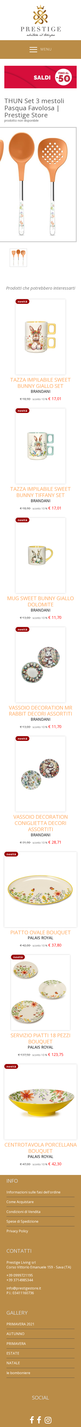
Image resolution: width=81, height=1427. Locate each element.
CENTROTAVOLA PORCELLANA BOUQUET (41, 1147)
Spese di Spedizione (22, 1221)
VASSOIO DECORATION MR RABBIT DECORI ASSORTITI (40, 710)
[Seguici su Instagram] (48, 1421)
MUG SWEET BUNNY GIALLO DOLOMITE (40, 601)
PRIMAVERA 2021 (20, 1324)
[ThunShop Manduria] (39, 1421)
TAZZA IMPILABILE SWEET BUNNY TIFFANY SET (40, 492)
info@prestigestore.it (23, 1288)
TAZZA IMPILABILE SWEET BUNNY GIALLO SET (40, 382)
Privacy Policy (17, 1231)
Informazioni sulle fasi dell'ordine (33, 1192)
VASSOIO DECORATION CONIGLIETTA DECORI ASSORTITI (40, 823)
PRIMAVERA (16, 1343)
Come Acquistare (20, 1201)
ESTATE (12, 1353)
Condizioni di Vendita (23, 1211)
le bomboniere (18, 1372)
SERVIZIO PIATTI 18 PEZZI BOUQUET (40, 1038)
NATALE (13, 1363)
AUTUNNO (15, 1333)
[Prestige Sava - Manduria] (32, 1421)
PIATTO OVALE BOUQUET (40, 932)
